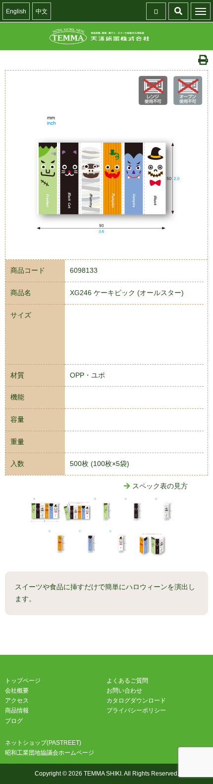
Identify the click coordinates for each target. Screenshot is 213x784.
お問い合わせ (124, 690)
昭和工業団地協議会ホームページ (49, 752)
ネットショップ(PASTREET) (43, 742)
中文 (42, 11)
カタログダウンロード (136, 700)
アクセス (17, 700)
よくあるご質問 (127, 680)
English (16, 11)
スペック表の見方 (160, 486)
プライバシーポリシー (136, 710)
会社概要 (17, 690)
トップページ (23, 680)
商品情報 (17, 710)
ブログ (14, 720)
